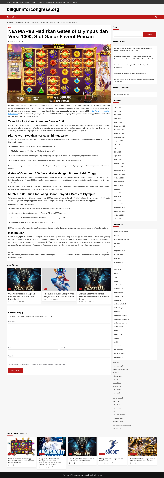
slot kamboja (118, 308)
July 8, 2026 (108, 463)
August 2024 (118, 185)
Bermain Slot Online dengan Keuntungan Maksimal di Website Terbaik (94, 296)
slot (114, 411)
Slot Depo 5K (118, 296)
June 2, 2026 (88, 301)
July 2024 (117, 189)
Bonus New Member (121, 231)
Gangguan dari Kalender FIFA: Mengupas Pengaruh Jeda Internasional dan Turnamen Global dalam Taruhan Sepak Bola (134, 58)
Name (10, 348)
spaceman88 (118, 349)
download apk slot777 (121, 239)
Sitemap (27, 2)
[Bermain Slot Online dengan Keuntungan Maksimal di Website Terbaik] (94, 279)
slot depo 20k (118, 292)
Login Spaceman (119, 251)
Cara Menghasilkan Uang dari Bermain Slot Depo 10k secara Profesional (21, 296)
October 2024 (119, 178)
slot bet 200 (118, 285)
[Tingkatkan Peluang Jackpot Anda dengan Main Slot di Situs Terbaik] (59, 279)
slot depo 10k (118, 289)
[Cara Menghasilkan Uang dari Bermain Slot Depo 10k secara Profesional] (24, 279)
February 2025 (119, 163)
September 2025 (119, 137)
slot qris (117, 311)
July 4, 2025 (18, 41)
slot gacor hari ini (120, 304)
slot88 (116, 338)
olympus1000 (118, 262)
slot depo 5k (117, 389)
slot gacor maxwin (119, 415)
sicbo (116, 273)
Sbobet (34, 2)
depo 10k (116, 362)
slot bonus (116, 404)
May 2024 (117, 196)
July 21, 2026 (48, 467)
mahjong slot (118, 254)
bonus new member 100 (120, 369)
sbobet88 (117, 270)
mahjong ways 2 (118, 398)
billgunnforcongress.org (33, 9)
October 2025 (119, 133)
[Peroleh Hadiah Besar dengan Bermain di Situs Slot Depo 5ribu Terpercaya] (142, 446)
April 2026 (117, 118)
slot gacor (117, 300)
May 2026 (117, 115)
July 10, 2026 (18, 301)
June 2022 (117, 219)
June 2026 (117, 111)
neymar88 (117, 258)
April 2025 (117, 156)
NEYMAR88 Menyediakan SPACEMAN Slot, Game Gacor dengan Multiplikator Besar (31, 255)
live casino (117, 247)
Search (116, 27)
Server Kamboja (60, 2)
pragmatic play (118, 421)
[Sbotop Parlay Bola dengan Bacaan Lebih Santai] (112, 446)
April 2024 (117, 200)
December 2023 (119, 207)
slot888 (116, 342)
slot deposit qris (118, 366)
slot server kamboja (120, 315)
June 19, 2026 (53, 299)
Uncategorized (119, 357)
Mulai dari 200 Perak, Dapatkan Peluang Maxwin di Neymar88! (88, 254)
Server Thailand (72, 2)
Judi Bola (15, 2)
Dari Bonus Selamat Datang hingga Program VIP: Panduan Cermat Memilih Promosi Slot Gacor (133, 49)
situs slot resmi (118, 418)
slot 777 (117, 281)
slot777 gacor (118, 334)
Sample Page (12, 17)
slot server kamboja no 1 (122, 319)
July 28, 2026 (18, 465)
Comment (12, 322)
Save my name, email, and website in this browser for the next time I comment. (37, 364)
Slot (21, 2)
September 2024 (119, 181)
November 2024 (119, 174)
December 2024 (119, 170)
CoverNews (88, 475)
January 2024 (118, 204)
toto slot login (117, 376)
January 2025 (118, 167)
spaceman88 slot (119, 353)
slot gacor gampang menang (122, 425)
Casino (9, 2)
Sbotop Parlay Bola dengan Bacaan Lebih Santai (130, 73)
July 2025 (117, 144)
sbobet (116, 266)
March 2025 (118, 159)
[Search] (156, 17)
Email (62, 348)
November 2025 (119, 130)
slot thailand (118, 327)
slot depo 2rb (117, 393)
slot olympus (117, 408)
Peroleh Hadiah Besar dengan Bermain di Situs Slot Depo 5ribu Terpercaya (134, 80)
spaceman (117, 346)
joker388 (116, 372)
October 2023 (119, 215)
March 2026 (118, 122)
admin (11, 41)
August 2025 (118, 141)
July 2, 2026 (139, 463)
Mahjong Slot (50, 2)
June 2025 (117, 148)
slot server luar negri (121, 323)
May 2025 (117, 152)
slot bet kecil (117, 383)
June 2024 (117, 193)
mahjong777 (117, 386)
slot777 (116, 330)
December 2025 (119, 126)
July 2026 (117, 107)
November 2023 (119, 211)
